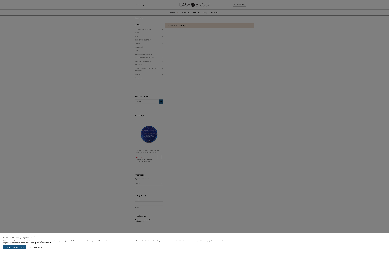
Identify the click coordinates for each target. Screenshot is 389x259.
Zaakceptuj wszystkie (15, 247)
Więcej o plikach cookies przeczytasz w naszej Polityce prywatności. (27, 243)
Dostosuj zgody (36, 247)
